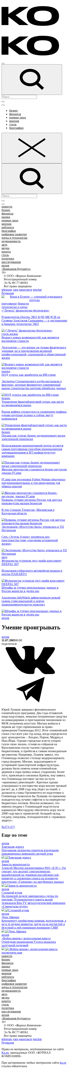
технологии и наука (14, 307)
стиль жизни (10, 334)
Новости (23, 303)
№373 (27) (8, 827)
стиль (12, 124)
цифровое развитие (14, 234)
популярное (9, 303)
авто (4, 244)
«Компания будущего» (16, 269)
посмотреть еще (12, 952)
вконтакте (25, 289)
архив (5, 265)
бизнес (13, 110)
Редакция (8, 293)
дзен (15, 289)
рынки (6, 217)
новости (7, 206)
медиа (5, 248)
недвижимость (11, 241)
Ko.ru (5, 1052)
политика (8, 258)
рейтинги (8, 227)
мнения (14, 121)
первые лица (17, 117)
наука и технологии (14, 237)
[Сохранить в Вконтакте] (30, 673)
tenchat (37, 289)
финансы (15, 114)
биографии (16, 127)
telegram (7, 289)
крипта (6, 251)
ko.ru (63, 1062)
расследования (11, 262)
